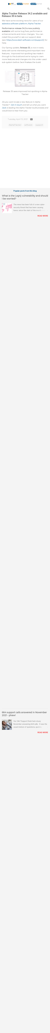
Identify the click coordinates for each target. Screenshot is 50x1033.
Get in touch (16, 105)
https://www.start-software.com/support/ (25, 40)
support (39, 125)
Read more (43, 216)
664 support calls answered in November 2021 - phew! (24, 714)
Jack (4, 108)
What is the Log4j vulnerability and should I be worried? (25, 197)
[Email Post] (31, 120)
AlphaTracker (15, 125)
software (28, 125)
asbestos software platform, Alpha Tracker (21, 23)
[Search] (48, 8)
